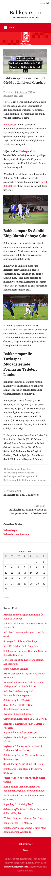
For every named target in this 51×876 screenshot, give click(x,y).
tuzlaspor (42, 480)
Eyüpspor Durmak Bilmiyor (18, 713)
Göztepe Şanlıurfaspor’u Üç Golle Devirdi (25, 718)
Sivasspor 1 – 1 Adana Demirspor (21, 641)
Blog (23, 468)
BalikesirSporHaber (13, 95)
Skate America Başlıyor (15, 668)
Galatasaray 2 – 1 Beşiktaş (17, 700)
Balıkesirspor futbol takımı (16, 480)
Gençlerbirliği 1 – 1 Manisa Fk (19, 822)
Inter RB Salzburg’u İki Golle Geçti (21, 645)
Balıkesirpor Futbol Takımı (20, 472)
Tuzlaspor (24, 151)
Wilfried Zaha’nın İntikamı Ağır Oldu (23, 817)
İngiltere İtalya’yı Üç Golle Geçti (20, 732)
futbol (34, 480)
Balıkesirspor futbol (27, 476)
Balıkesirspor (26, 12)
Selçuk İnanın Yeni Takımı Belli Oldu (23, 763)
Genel (29, 468)
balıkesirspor (13, 468)
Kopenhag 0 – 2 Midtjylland (18, 804)
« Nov (6, 597)
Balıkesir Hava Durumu (16, 534)
